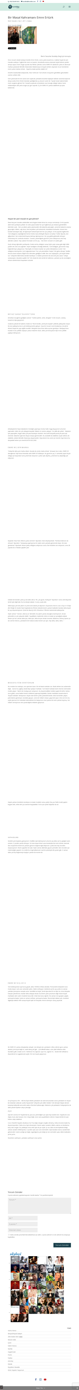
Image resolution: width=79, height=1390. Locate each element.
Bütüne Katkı (12, 1340)
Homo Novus (12, 1330)
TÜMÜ (69, 1328)
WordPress (48, 1383)
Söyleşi (29, 21)
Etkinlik (10, 1364)
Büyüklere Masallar (14, 1367)
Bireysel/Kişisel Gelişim (15, 1333)
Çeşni (9, 1343)
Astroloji (10, 1361)
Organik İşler (12, 1352)
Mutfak (10, 1349)
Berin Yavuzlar (12, 21)
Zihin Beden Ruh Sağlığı (15, 1337)
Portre (10, 1355)
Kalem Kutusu (12, 1346)
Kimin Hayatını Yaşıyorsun (16, 1370)
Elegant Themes (24, 1383)
